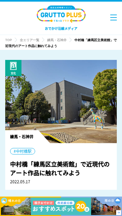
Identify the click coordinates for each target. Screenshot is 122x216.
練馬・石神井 (57, 40)
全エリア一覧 (29, 40)
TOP (8, 40)
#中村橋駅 (23, 151)
